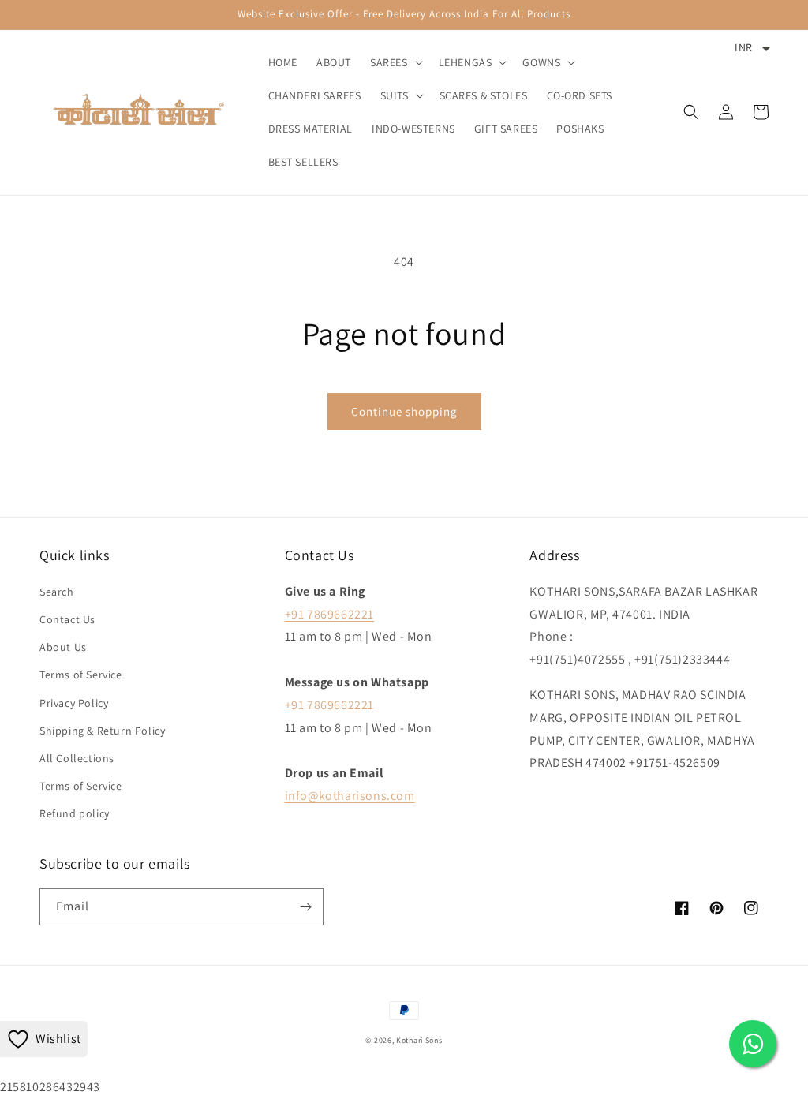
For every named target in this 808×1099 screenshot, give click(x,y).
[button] (395, 62)
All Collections (76, 758)
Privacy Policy (73, 703)
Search (56, 592)
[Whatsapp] (752, 1043)
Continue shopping (404, 411)
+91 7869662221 (329, 614)
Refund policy (74, 813)
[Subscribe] (305, 906)
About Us (63, 647)
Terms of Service (80, 674)
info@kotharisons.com (350, 795)
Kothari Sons (419, 1040)
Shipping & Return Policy (102, 730)
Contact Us (67, 619)
